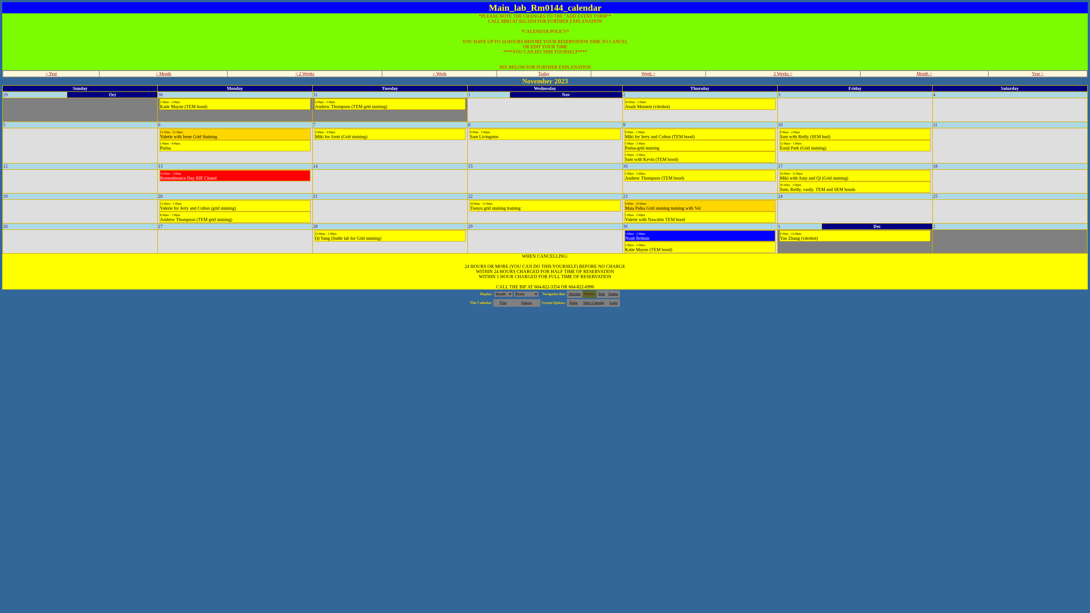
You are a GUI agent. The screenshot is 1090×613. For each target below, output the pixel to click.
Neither (613, 294)
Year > (1038, 73)
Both (601, 294)
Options (526, 303)
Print (503, 303)
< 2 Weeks (304, 73)
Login (613, 303)
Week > (648, 73)
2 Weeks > (783, 73)
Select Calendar (593, 303)
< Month (163, 73)
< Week (440, 73)
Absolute (575, 294)
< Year (51, 73)
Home (573, 303)
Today (544, 73)
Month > (924, 73)
